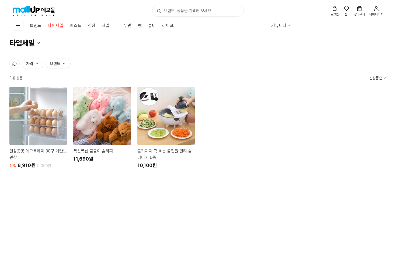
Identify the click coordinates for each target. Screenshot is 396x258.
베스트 (75, 25)
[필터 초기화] (14, 64)
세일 (105, 25)
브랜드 (35, 25)
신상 (91, 25)
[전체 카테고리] (18, 25)
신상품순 (375, 78)
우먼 (127, 25)
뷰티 (152, 25)
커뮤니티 (279, 25)
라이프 (167, 25)
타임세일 (55, 25)
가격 (29, 63)
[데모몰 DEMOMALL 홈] (34, 11)
